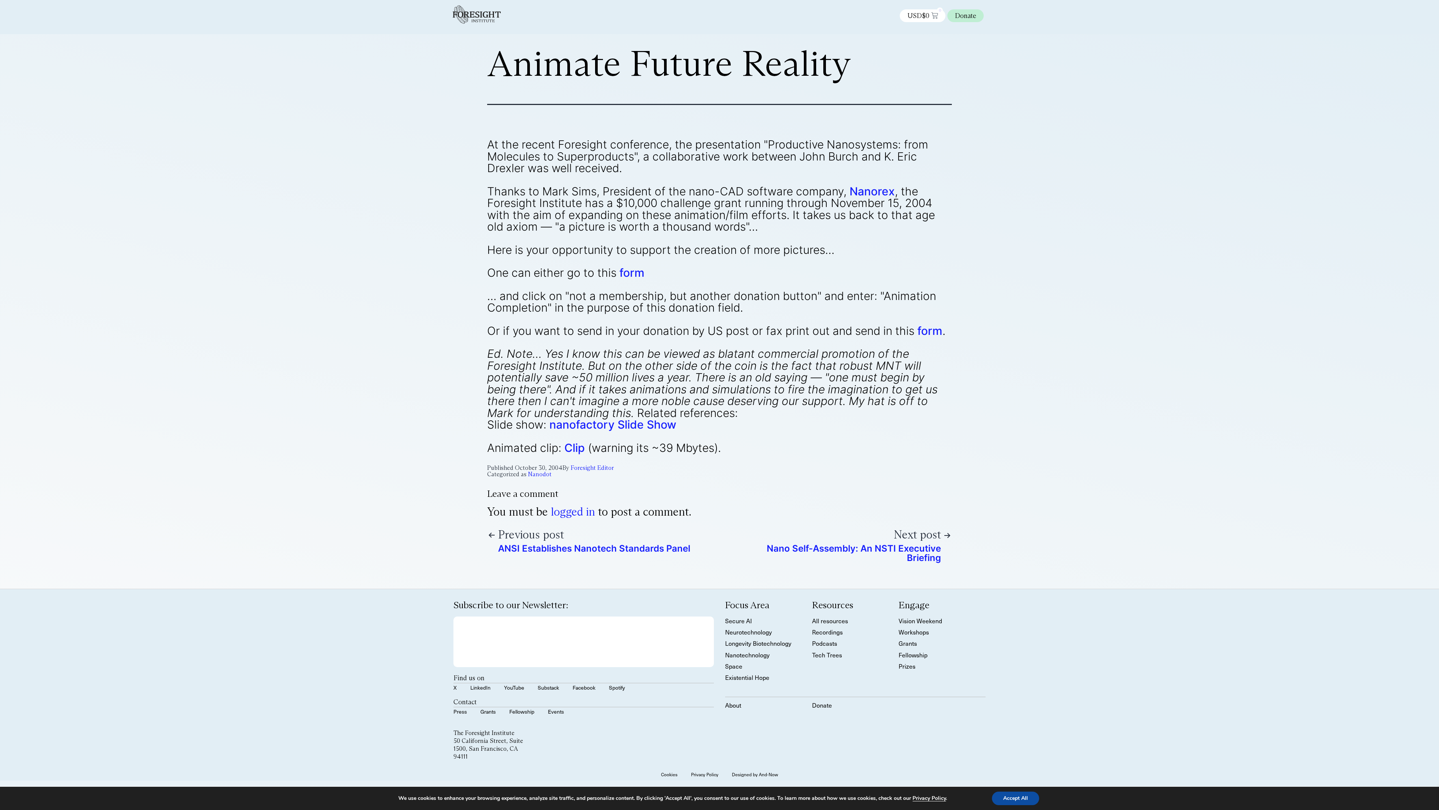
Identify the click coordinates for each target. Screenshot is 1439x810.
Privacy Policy (929, 798)
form (632, 272)
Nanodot (540, 474)
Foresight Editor (592, 467)
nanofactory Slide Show (612, 424)
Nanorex (872, 191)
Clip (574, 447)
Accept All (1015, 798)
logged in (573, 512)
